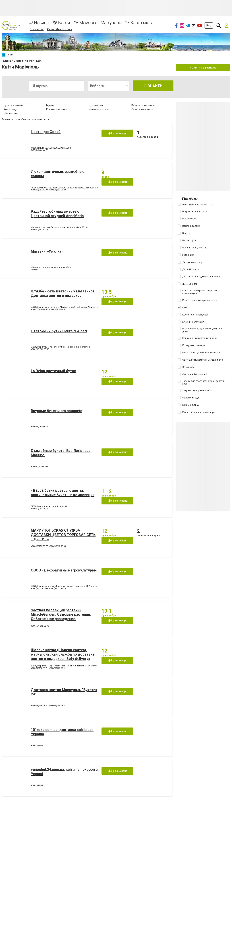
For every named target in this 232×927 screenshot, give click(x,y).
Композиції (10, 109)
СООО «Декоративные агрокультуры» (64, 570)
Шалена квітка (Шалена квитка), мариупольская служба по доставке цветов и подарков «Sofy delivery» (62, 654)
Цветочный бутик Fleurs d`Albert (59, 331)
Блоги (64, 22)
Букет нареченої (13, 105)
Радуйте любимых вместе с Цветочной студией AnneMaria (57, 213)
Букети (50, 105)
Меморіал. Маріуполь (100, 22)
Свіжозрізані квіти (142, 109)
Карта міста (141, 22)
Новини (41, 22)
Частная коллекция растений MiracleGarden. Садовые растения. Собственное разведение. (61, 614)
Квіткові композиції (143, 105)
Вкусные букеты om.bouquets (56, 411)
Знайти (154, 86)
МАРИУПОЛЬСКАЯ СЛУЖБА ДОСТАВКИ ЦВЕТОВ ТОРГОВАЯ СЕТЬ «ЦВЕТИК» (63, 534)
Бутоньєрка (96, 105)
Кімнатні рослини (99, 109)
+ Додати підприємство (203, 67)
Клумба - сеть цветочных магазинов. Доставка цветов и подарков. (63, 293)
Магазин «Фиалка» (47, 251)
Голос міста (37, 29)
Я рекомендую (119, 133)
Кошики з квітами (56, 109)
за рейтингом (23, 119)
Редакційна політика (59, 29)
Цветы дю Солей (46, 132)
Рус (208, 25)
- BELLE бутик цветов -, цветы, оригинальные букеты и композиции (62, 492)
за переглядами (40, 119)
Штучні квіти (11, 113)
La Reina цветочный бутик (53, 371)
